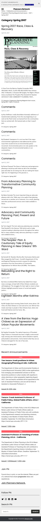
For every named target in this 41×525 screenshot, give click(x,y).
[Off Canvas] (2, 9)
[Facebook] (9, 499)
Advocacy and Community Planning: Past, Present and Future (18, 215)
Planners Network (21, 9)
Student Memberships (9, 2)
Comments (8, 107)
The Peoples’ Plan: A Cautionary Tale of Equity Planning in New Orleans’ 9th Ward (19, 245)
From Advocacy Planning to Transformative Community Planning (18, 184)
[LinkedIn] (12, 499)
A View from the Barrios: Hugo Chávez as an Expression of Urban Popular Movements (19, 321)
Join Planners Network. (13, 482)
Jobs (20, 357)
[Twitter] (2, 499)
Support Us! (29, 4)
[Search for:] (15, 512)
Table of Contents (14, 102)
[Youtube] (15, 499)
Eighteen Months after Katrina (19, 295)
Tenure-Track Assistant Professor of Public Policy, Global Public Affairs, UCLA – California (20, 400)
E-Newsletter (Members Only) (12, 4)
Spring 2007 (4, 102)
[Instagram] (6, 499)
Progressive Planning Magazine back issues (22, 100)
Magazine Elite (29, 518)
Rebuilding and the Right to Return (18, 272)
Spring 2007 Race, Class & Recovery (17, 28)
